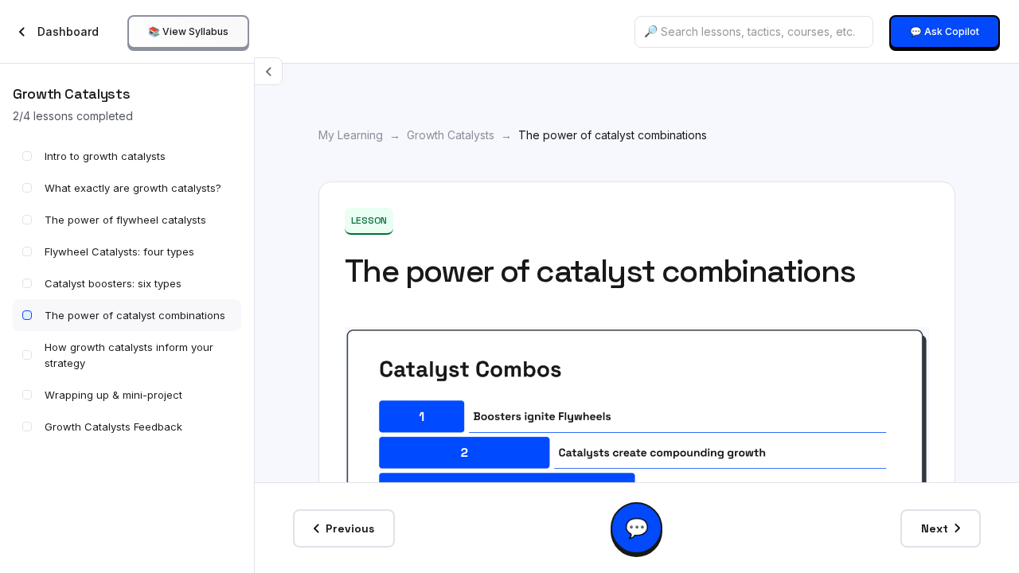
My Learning (350, 135)
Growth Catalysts (450, 135)
